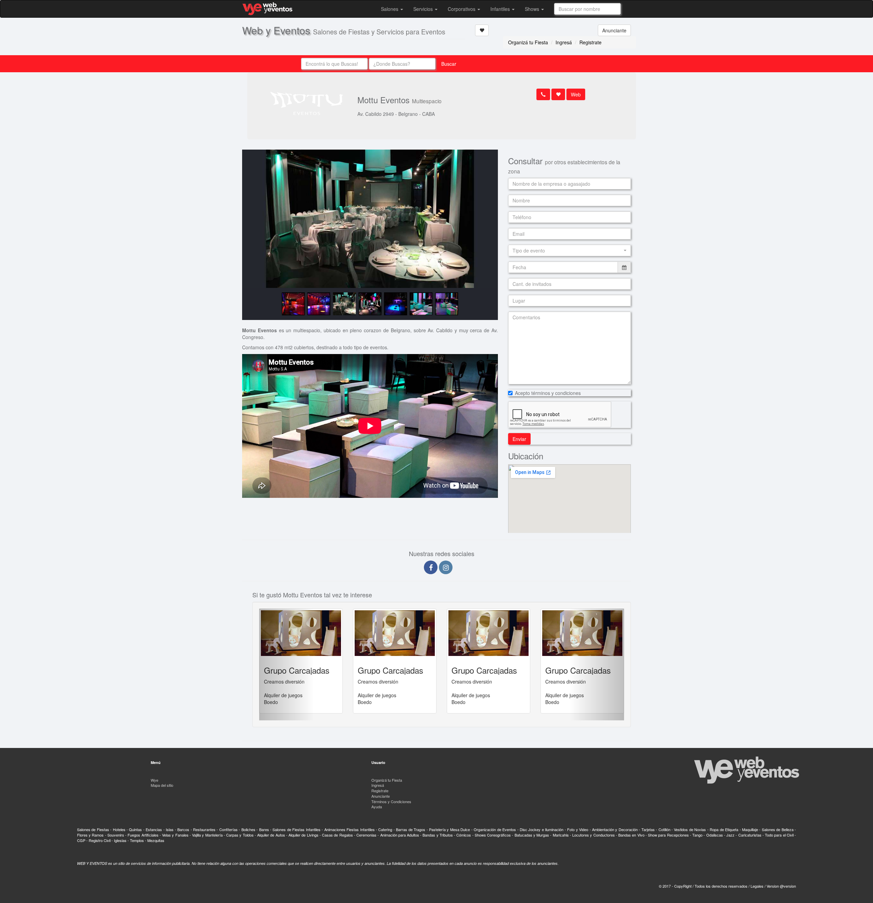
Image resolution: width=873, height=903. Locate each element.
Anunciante (614, 30)
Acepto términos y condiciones (548, 392)
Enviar (519, 438)
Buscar (448, 63)
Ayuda (376, 806)
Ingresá (564, 42)
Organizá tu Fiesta (528, 42)
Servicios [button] (423, 8)
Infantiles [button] (500, 8)
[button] (569, 250)
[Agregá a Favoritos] (482, 30)
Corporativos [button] (462, 8)
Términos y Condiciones (391, 801)
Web (576, 94)
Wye (154, 780)
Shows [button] (533, 8)
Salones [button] (390, 8)
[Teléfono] (543, 94)
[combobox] (587, 9)
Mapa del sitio (162, 785)
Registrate (590, 42)
